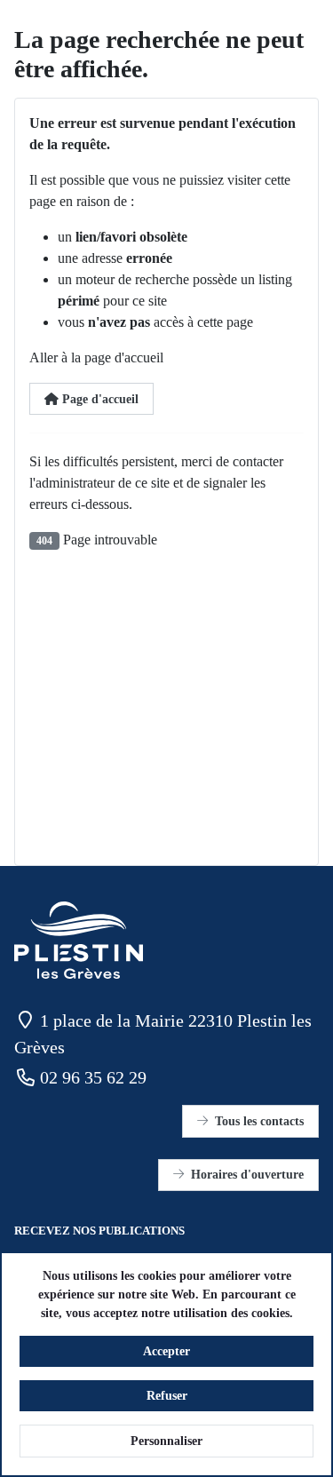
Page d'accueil (99, 399)
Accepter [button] (166, 1351)
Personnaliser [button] (166, 1441)
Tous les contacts (259, 1121)
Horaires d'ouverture (247, 1174)
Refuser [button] (167, 1395)
